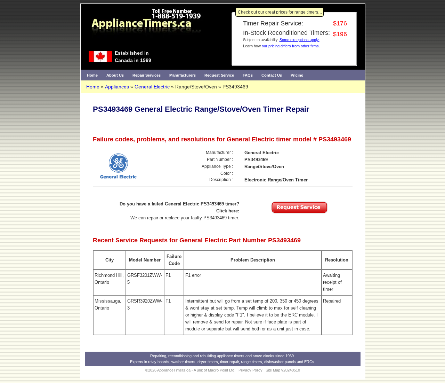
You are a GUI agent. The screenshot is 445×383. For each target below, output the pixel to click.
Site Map (273, 370)
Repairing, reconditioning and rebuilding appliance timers (197, 356)
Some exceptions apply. (299, 40)
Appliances (117, 86)
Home (92, 75)
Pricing (297, 75)
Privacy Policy (250, 370)
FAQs (248, 75)
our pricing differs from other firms (290, 46)
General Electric (152, 86)
